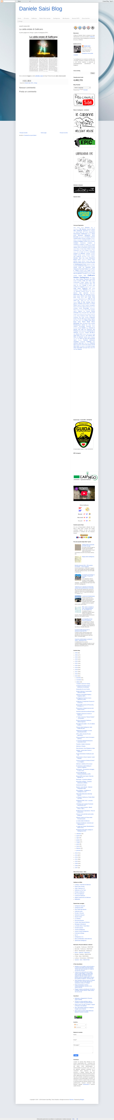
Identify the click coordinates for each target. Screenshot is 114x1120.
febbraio (78, 848)
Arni (74, 232)
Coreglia (83, 254)
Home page (43, 132)
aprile (77, 844)
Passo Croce (76, 306)
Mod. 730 (82, 294)
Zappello (80, 349)
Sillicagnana (82, 335)
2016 (76, 673)
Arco (90, 230)
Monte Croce (84, 296)
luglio (77, 837)
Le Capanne (81, 286)
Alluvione (87, 227)
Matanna (75, 292)
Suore (89, 337)
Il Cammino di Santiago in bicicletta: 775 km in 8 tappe (88, 576)
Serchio (90, 334)
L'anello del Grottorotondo (88, 596)
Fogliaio (88, 270)
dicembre (78, 677)
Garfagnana (56, 18)
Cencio (93, 244)
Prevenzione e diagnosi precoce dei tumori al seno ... (85, 709)
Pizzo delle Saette (91, 312)
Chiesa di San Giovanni (82, 245)
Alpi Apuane (66, 18)
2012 (76, 857)
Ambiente (79, 230)
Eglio (91, 261)
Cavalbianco (82, 244)
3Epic (74, 227)
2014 (76, 853)
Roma (93, 326)
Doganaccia (84, 259)
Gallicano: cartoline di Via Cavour (84, 764)
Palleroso (75, 303)
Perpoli (80, 308)
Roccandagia (82, 326)
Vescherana (78, 344)
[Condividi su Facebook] (28, 81)
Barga (93, 233)
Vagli (80, 343)
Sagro (87, 327)
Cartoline (85, 241)
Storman (72, 1099)
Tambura (93, 337)
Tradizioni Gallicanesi (89, 340)
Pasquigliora (92, 305)
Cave (90, 244)
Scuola (87, 332)
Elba (94, 261)
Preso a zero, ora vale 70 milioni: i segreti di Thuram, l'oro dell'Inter (85, 1005)
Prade (87, 315)
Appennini (85, 230)
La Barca (89, 285)
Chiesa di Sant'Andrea (82, 247)
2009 (76, 863)
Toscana (80, 340)
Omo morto (86, 300)
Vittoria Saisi (90, 347)
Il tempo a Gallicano (79, 892)
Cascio (88, 241)
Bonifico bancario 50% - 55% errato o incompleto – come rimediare (84, 566)
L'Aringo (20, 21)
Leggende (87, 286)
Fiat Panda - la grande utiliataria (84, 779)
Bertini (74, 235)
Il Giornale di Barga (79, 933)
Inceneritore (75, 283)
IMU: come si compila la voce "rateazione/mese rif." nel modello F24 (88, 608)
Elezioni (75, 262)
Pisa (84, 311)
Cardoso (75, 241)
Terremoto (92, 338)
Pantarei (87, 305)
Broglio (82, 236)
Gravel (74, 280)
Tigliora (75, 340)
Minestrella (86, 292)
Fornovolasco (80, 272)
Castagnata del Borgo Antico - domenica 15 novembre (83, 686)
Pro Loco (81, 317)
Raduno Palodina (91, 318)
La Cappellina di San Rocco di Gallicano (87, 619)
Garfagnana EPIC (79, 907)
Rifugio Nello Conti (80, 320)
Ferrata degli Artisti (91, 265)
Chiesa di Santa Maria (81, 248)
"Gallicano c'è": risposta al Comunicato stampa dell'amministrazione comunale (84, 587)
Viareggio (93, 346)
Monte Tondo (91, 297)
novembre (78, 679)
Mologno (93, 294)
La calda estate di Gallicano (83, 821)
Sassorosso (84, 330)
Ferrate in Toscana (79, 913)
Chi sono (26, 18)
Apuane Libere (78, 916)
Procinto (87, 317)
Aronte (77, 232)
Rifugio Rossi (87, 320)
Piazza (74, 309)
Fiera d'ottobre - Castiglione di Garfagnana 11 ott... (83, 791)
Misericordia (76, 294)
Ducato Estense (81, 261)
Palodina (80, 303)
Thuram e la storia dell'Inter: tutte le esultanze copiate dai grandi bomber (84, 1002)
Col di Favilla (80, 251)
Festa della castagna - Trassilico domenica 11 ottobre (84, 782)
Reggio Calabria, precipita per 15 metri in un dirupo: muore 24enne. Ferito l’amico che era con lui (85, 990)
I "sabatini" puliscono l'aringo (83, 683)
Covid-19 (78, 256)
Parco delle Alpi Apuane (80, 909)
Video (74, 347)
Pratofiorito (75, 317)
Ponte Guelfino (87, 314)
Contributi (93, 253)
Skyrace (90, 335)
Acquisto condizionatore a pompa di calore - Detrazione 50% (83, 640)
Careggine (80, 241)
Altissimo (89, 229)
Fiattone (86, 269)
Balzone (89, 233)
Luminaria (75, 289)
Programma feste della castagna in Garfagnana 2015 (84, 830)
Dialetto (79, 259)
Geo (91, 277)
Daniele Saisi (27, 82)
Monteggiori (75, 299)
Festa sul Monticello (84, 267)
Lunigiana (80, 289)
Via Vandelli (87, 346)
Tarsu (86, 338)
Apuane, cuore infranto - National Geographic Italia (84, 787)
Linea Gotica (92, 286)
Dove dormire (86, 18)
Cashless (93, 241)
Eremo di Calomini (86, 262)
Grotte (93, 280)
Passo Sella (92, 306)
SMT (94, 335)
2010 (76, 861)
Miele (80, 292)
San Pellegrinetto (88, 329)
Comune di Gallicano (79, 253)
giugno (78, 840)
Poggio (74, 314)
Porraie (74, 315)
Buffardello (77, 899)
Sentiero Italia (86, 334)
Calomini (92, 237)
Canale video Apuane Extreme (82, 922)
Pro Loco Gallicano (79, 893)
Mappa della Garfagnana (88, 556)
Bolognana (87, 235)
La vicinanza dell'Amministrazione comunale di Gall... (84, 741)
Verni (74, 344)
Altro (74, 230)
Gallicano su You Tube (80, 890)
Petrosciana (92, 308)
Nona (82, 300)
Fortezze (86, 272)
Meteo (81, 505)
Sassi (80, 330)
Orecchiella (92, 300)
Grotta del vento (78, 911)
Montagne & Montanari (80, 924)
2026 (76, 652)
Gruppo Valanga (84, 282)
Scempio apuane (79, 927)
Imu (94, 282)
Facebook (75, 265)
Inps (91, 283)
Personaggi (86, 308)
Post (77, 1024)
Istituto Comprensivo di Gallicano (83, 897)
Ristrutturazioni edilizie (79, 325)
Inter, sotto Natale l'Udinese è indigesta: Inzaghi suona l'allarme (84, 1008)
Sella (74, 334)
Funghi (93, 273)
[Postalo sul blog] (25, 81)
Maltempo (85, 290)
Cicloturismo (76, 250)
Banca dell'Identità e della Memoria (83, 938)
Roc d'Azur (88, 324)
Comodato (92, 252)
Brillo (80, 236)
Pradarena (82, 315)
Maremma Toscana (80, 291)
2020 (76, 665)
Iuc (77, 285)
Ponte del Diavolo (80, 314)
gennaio (78, 850)
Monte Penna (76, 297)
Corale (75, 255)
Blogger (82, 1099)
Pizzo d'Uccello (82, 312)
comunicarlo (86, 1084)
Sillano (78, 335)
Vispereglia (84, 347)
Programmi (92, 317)
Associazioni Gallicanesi (80, 233)
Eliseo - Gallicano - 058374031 (82, 952)
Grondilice (79, 280)
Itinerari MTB (75, 18)
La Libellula (78, 918)
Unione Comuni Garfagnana (82, 931)
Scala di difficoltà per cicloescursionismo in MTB (83, 773)
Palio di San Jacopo (44, 18)
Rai (74, 320)
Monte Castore (76, 296)
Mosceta (86, 299)
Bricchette (75, 237)
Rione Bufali (86, 321)
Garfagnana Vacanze (80, 906)
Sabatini (84, 328)
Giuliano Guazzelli (84, 279)
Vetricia (83, 344)
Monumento (81, 299)
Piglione (75, 311)
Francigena (84, 273)
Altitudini (93, 229)
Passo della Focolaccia (85, 306)
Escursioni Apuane (79, 920)
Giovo (93, 277)
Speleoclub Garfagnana (80, 940)
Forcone (75, 272)
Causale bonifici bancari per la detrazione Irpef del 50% (82, 630)
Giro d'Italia (76, 279)
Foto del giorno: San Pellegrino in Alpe (85, 748)
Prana (93, 315)
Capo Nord (92, 239)
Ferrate (75, 267)
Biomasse (80, 235)
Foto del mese (92, 272)
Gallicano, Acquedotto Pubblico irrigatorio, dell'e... (83, 695)
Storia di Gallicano (78, 337)
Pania (75, 305)
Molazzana (88, 294)
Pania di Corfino (81, 305)
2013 (76, 855)
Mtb (89, 299)
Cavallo (86, 244)
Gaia (85, 275)
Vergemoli (92, 343)
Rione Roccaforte (84, 323)
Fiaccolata (81, 269)
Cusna (88, 256)
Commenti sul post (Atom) (30, 135)
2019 (76, 667)
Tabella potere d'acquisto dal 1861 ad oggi (88, 545)
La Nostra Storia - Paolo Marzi (82, 926)
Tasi (89, 338)
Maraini (89, 289)
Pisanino (88, 311)
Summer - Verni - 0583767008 (82, 959)
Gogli (90, 279)
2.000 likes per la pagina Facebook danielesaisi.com (84, 804)
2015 (76, 676)
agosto (78, 835)
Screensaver (81, 332)
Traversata (82, 341)
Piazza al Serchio (80, 309)
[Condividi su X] (27, 81)
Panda (84, 303)
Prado (90, 315)
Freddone (90, 273)
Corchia (79, 254)
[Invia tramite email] (23, 81)
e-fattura (87, 261)
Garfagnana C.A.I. (79, 936)
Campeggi (84, 239)
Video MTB (79, 347)
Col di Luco (86, 251)
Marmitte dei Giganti (90, 291)
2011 (76, 859)
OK (77, 1119)
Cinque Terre (92, 250)
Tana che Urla (76, 338)
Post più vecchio (64, 132)
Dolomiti (89, 259)
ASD (83, 232)
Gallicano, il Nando (80, 746)
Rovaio (79, 327)
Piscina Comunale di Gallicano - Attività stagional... (84, 721)
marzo (78, 846)
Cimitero (87, 250)
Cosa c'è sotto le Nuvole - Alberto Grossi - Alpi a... (84, 808)
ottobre (78, 682)
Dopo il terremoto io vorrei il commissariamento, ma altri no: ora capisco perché (83, 986)
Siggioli (74, 335)
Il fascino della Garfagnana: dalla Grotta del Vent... (84, 728)
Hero (91, 282)
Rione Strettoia (91, 323)
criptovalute (84, 256)
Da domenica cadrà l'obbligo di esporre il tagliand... (83, 766)
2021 (76, 663)
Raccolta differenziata (82, 318)
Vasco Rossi (87, 343)
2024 (76, 657)
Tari (83, 338)
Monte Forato (91, 296)
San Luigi (80, 329)
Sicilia (94, 334)
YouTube (75, 349)
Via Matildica (82, 346)
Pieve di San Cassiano (90, 309)
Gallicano (34, 18)
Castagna (75, 243)
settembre (78, 833)
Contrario (88, 253)
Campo (88, 239)
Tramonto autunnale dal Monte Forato (85, 711)
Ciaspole (93, 248)
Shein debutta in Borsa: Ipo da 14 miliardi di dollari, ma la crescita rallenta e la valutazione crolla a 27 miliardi (85, 982)
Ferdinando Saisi (82, 265)
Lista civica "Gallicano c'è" (82, 288)
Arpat (80, 232)
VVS (94, 347)
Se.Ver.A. (92, 332)
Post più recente (23, 132)
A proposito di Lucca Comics (83, 689)
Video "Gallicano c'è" (80, 888)
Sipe (87, 335)
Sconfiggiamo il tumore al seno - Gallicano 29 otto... (84, 698)
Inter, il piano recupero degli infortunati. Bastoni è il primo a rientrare (84, 1011)
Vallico (82, 343)
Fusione (75, 275)
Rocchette (88, 326)
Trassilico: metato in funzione (83, 744)
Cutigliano (93, 256)
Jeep (80, 285)
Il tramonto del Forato (81, 785)
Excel (84, 264)
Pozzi (78, 315)
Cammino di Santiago (86, 238)
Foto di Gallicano (77, 273)
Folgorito (93, 270)
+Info (73, 1119)
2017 (76, 671)
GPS (93, 279)
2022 (76, 661)
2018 (76, 669)
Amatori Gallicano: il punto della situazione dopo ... (84, 692)
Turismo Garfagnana (80, 929)
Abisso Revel (80, 227)
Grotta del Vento (86, 280)
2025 (76, 655)
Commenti (78, 1027)
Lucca (93, 288)
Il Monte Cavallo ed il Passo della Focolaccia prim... (84, 818)
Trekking (88, 341)
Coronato (88, 254)
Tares (81, 338)
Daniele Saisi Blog (40, 9)
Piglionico (80, 311)
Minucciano (92, 292)
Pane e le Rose (90, 303)
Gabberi (80, 275)
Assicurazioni (92, 232)
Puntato (75, 318)
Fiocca (90, 268)
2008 (76, 865)
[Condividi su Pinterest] (30, 81)
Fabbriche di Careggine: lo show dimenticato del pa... (84, 731)
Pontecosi (93, 314)
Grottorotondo (76, 282)
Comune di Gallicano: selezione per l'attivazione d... (85, 823)
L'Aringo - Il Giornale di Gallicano (83, 884)
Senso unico (79, 334)
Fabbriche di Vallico (91, 264)
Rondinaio (75, 327)
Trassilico (76, 341)
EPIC (32, 82)
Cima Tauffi (81, 250)
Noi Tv (76, 935)
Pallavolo (93, 302)
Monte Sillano (84, 297)
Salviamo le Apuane (80, 915)
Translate (85, 90)
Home (19, 18)
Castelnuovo (83, 242)
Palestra (75, 302)
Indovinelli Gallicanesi (84, 283)
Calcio (88, 237)
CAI (85, 237)
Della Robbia (85, 258)
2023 (76, 659)
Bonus (93, 235)
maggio (78, 842)
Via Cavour (88, 344)
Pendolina (75, 308)
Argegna (93, 230)
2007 (76, 867)
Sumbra (85, 337)
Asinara (86, 232)
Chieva (89, 249)
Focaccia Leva (82, 270)
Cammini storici (77, 238)
